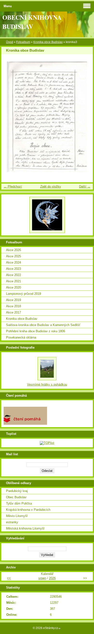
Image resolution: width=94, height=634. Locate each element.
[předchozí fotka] (9, 117)
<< (9, 578)
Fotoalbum (23, 42)
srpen (42, 578)
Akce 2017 (13, 312)
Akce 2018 (13, 306)
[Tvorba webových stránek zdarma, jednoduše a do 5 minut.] (59, 628)
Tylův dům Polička (19, 503)
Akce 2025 (13, 256)
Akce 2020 (13, 287)
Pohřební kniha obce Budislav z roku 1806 (35, 331)
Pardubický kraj (17, 491)
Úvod (9, 42)
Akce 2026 (13, 250)
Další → (84, 186)
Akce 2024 (13, 262)
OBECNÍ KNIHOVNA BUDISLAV (31, 22)
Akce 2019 (13, 300)
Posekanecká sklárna (21, 337)
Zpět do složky (50, 186)
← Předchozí (13, 186)
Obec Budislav (16, 497)
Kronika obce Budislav (48, 42)
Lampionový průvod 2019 (23, 293)
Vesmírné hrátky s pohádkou (47, 384)
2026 (52, 578)
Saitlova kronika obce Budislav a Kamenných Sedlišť (43, 325)
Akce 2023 (13, 269)
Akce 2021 (13, 281)
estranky (12, 522)
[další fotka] (85, 117)
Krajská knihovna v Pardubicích (28, 509)
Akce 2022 (13, 275)
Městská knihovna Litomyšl (25, 528)
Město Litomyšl (16, 516)
